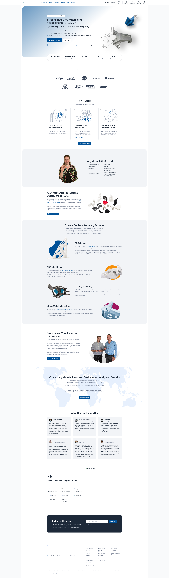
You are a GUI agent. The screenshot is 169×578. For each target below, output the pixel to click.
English (54, 556)
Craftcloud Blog (89, 548)
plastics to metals (87, 248)
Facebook (102, 553)
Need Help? (88, 562)
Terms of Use (71, 570)
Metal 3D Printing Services (115, 554)
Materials (63, 2)
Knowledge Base (90, 558)
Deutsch (59, 556)
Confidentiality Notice (98, 570)
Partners (88, 555)
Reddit (101, 555)
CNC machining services (67, 270)
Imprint (59, 573)
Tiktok (101, 558)
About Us (88, 550)
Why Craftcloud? (54, 2)
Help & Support (71, 2)
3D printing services (90, 246)
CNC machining (56, 202)
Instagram (102, 548)
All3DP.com (114, 548)
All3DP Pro (114, 550)
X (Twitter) (102, 560)
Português (75, 556)
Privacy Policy (89, 524)
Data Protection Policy (87, 570)
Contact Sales (89, 560)
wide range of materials (58, 200)
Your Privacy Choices (51, 570)
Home (48, 556)
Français (65, 556)
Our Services (44, 2)
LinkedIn (102, 550)
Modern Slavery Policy (52, 573)
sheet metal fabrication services (65, 309)
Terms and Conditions (62, 570)
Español (69, 556)
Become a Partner (90, 565)
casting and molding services (100, 289)
